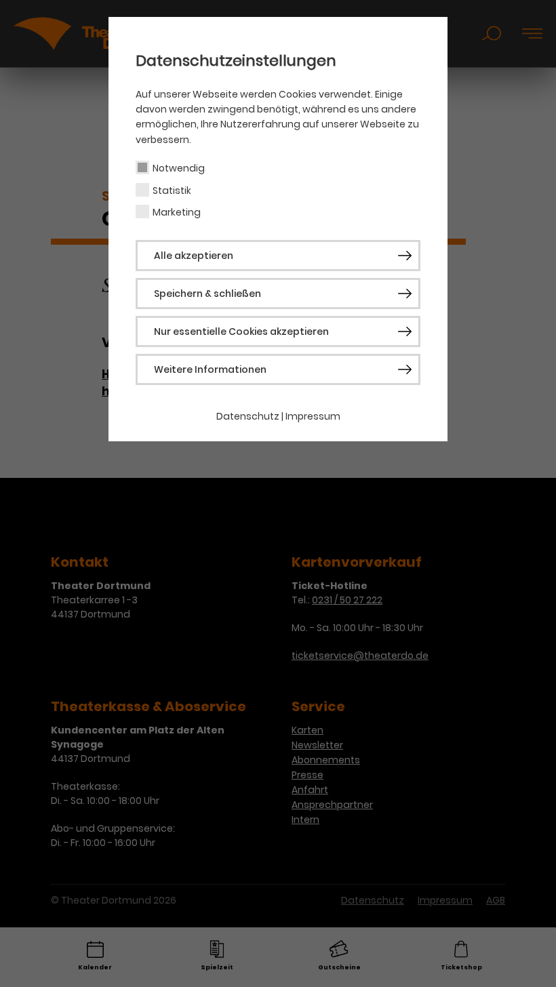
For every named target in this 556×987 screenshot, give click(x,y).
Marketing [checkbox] (177, 212)
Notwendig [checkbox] (179, 168)
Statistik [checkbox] (172, 190)
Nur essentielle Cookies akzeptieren (241, 331)
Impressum (312, 416)
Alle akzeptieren (193, 255)
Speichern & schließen (207, 293)
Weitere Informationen (210, 369)
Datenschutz (247, 416)
